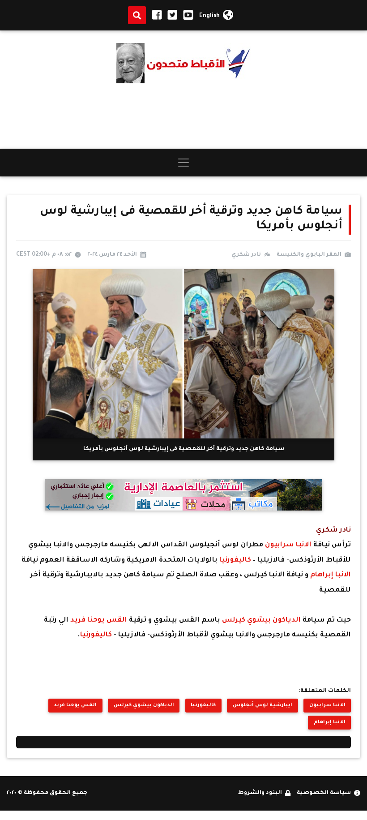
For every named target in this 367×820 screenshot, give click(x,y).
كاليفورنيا (236, 560)
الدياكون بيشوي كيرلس (261, 620)
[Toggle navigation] (183, 162)
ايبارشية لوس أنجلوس (262, 705)
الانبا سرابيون (287, 545)
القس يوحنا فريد (99, 620)
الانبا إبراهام (329, 575)
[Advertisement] (183, 116)
